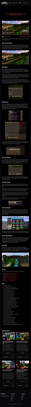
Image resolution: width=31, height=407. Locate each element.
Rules (12, 396)
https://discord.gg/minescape (10, 277)
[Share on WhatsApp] (25, 36)
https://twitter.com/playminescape (11, 274)
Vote (11, 399)
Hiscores (22, 396)
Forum (22, 399)
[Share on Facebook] (22, 36)
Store (12, 400)
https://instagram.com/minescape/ (12, 276)
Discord (22, 395)
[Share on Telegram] (27, 36)
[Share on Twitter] (21, 36)
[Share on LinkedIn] (28, 36)
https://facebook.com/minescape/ (12, 273)
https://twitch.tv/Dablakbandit (10, 280)
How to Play (13, 395)
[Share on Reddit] (24, 36)
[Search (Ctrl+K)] (27, 3)
